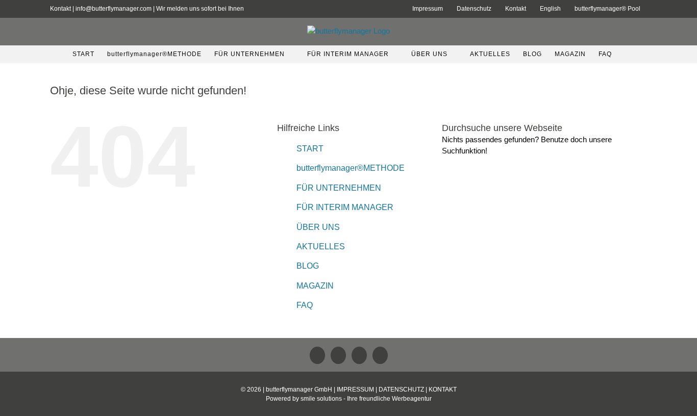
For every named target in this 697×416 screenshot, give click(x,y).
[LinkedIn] (317, 355)
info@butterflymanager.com (114, 8)
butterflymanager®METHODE (350, 168)
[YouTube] (359, 355)
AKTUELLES (320, 246)
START (309, 148)
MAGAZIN (315, 285)
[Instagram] (380, 355)
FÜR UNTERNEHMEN (338, 188)
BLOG (307, 266)
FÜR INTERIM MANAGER (344, 207)
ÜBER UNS (318, 227)
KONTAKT (443, 389)
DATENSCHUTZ (401, 389)
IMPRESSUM (355, 389)
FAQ (304, 305)
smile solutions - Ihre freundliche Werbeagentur (366, 398)
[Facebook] (338, 355)
